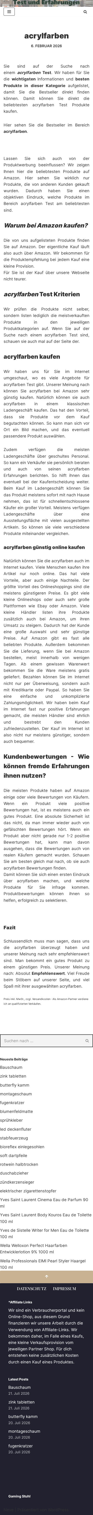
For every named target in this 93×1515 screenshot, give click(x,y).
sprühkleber (11, 1120)
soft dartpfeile (13, 1155)
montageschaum (16, 1094)
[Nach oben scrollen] (46, 1277)
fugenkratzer (12, 1102)
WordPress (58, 1509)
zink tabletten (13, 1076)
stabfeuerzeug (14, 1138)
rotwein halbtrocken (19, 1164)
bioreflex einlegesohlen (22, 1146)
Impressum (64, 1288)
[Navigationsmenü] (9, 12)
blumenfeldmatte (16, 1111)
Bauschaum (11, 1067)
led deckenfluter (15, 1129)
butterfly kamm (14, 1085)
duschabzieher (14, 1173)
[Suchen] (85, 12)
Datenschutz (31, 1288)
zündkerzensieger (17, 1182)
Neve (9, 1509)
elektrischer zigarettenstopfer (28, 1191)
